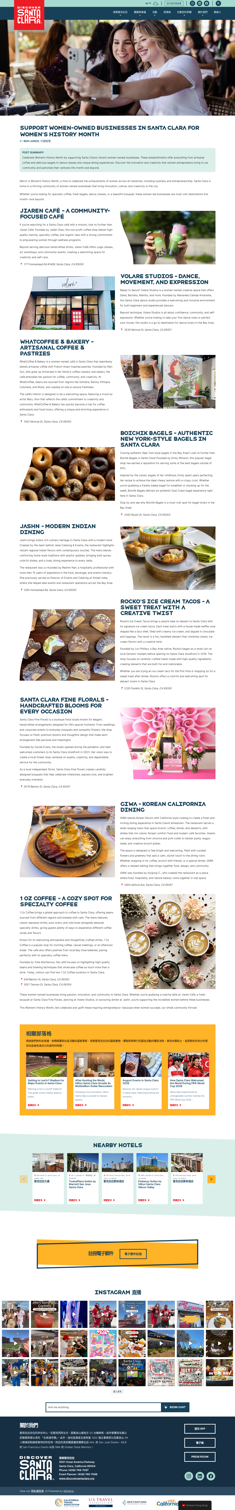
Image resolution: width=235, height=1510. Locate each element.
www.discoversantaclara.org (76, 1478)
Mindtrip (69, 1491)
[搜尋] (218, 3)
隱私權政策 (37, 1491)
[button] (211, 1179)
